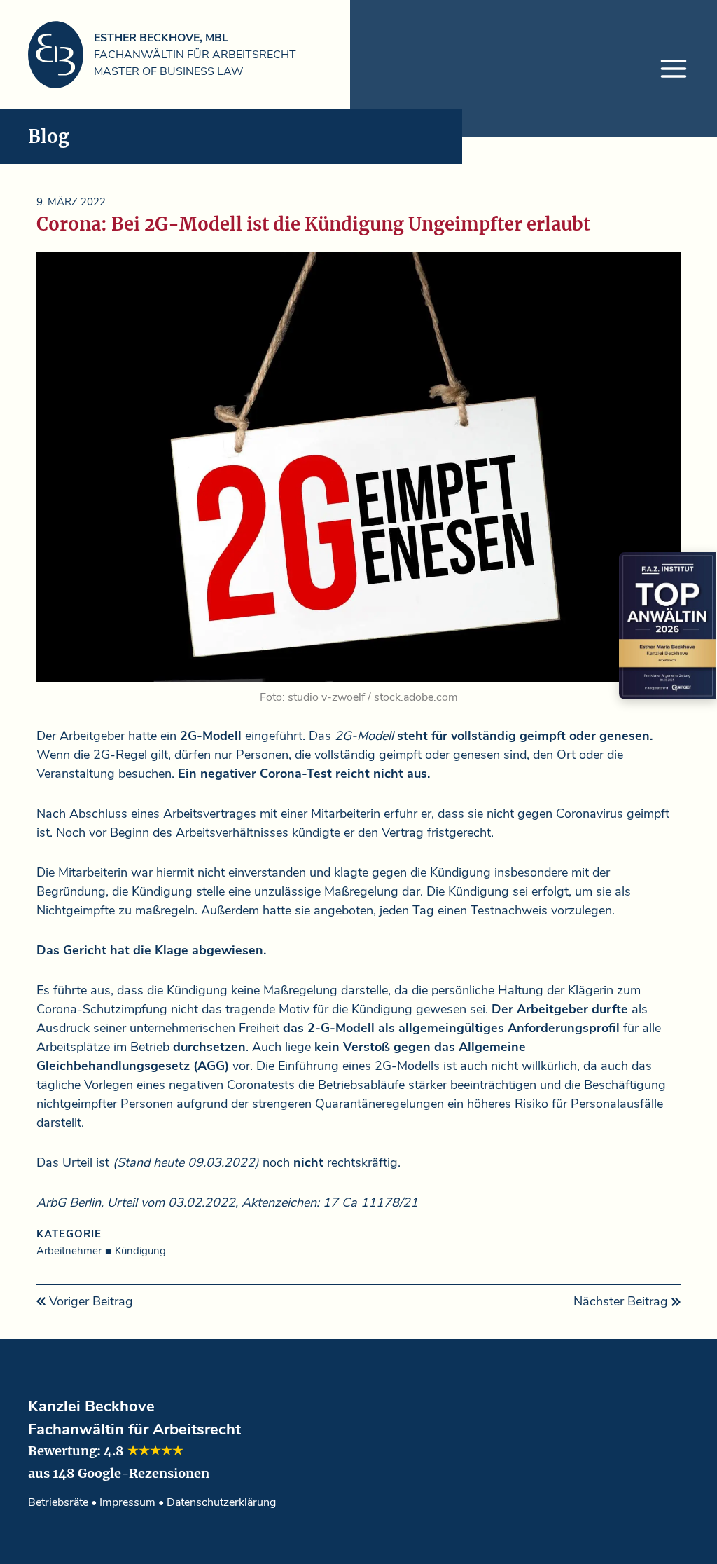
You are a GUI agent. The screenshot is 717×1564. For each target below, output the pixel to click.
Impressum (127, 1502)
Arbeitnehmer (69, 1251)
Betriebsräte (58, 1502)
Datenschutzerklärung (221, 1502)
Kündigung (140, 1251)
